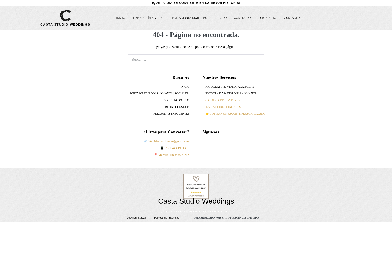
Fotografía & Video (148, 17)
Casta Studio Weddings (65, 24)
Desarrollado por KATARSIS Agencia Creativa (226, 217)
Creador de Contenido (233, 17)
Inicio (120, 17)
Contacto (292, 17)
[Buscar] (258, 59)
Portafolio (267, 17)
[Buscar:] (196, 59)
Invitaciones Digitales (189, 17)
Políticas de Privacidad (166, 217)
